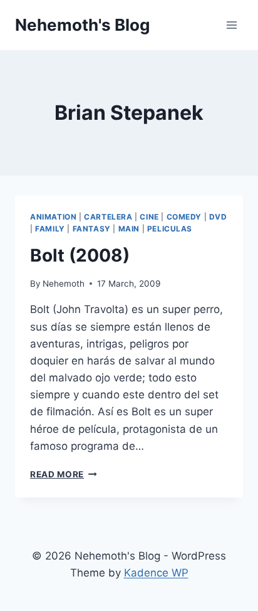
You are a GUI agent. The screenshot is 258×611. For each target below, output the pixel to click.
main (129, 228)
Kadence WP (156, 572)
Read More (63, 474)
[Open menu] (231, 25)
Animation (53, 216)
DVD (218, 216)
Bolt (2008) (80, 255)
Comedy (184, 216)
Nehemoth (64, 284)
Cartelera (108, 216)
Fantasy (92, 228)
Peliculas (169, 228)
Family (50, 228)
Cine (149, 216)
